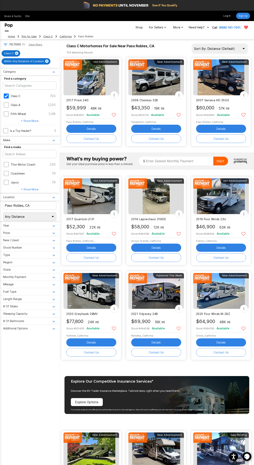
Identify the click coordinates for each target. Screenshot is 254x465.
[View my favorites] (246, 27)
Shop (139, 27)
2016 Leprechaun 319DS (148, 219)
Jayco (15, 182)
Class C (48, 36)
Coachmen (18, 173)
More (176, 27)
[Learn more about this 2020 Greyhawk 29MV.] (91, 291)
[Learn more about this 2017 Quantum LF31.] (91, 196)
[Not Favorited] (113, 114)
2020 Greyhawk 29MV (82, 313)
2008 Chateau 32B (144, 100)
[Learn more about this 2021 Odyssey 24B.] (156, 291)
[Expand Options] (114, 95)
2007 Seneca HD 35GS (212, 100)
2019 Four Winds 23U (211, 219)
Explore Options (86, 402)
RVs (27, 16)
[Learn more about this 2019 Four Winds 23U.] (221, 196)
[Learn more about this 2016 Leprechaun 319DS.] (156, 196)
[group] (11, 53)
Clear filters (35, 44)
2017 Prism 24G (77, 100)
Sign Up (243, 15)
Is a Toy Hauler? (20, 130)
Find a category (15, 78)
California (66, 36)
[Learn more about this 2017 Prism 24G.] (91, 77)
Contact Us (91, 138)
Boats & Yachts (12, 16)
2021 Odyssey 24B (144, 313)
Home (11, 36)
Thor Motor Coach (23, 164)
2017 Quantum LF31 (80, 219)
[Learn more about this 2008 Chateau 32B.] (156, 77)
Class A (15, 105)
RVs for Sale (29, 36)
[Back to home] (8, 27)
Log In (227, 15)
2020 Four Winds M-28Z (213, 313)
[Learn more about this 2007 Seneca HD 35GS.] (221, 77)
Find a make (12, 147)
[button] (233, 456)
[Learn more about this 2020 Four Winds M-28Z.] (221, 291)
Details (91, 128)
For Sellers (156, 27)
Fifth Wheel (18, 114)
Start (220, 161)
